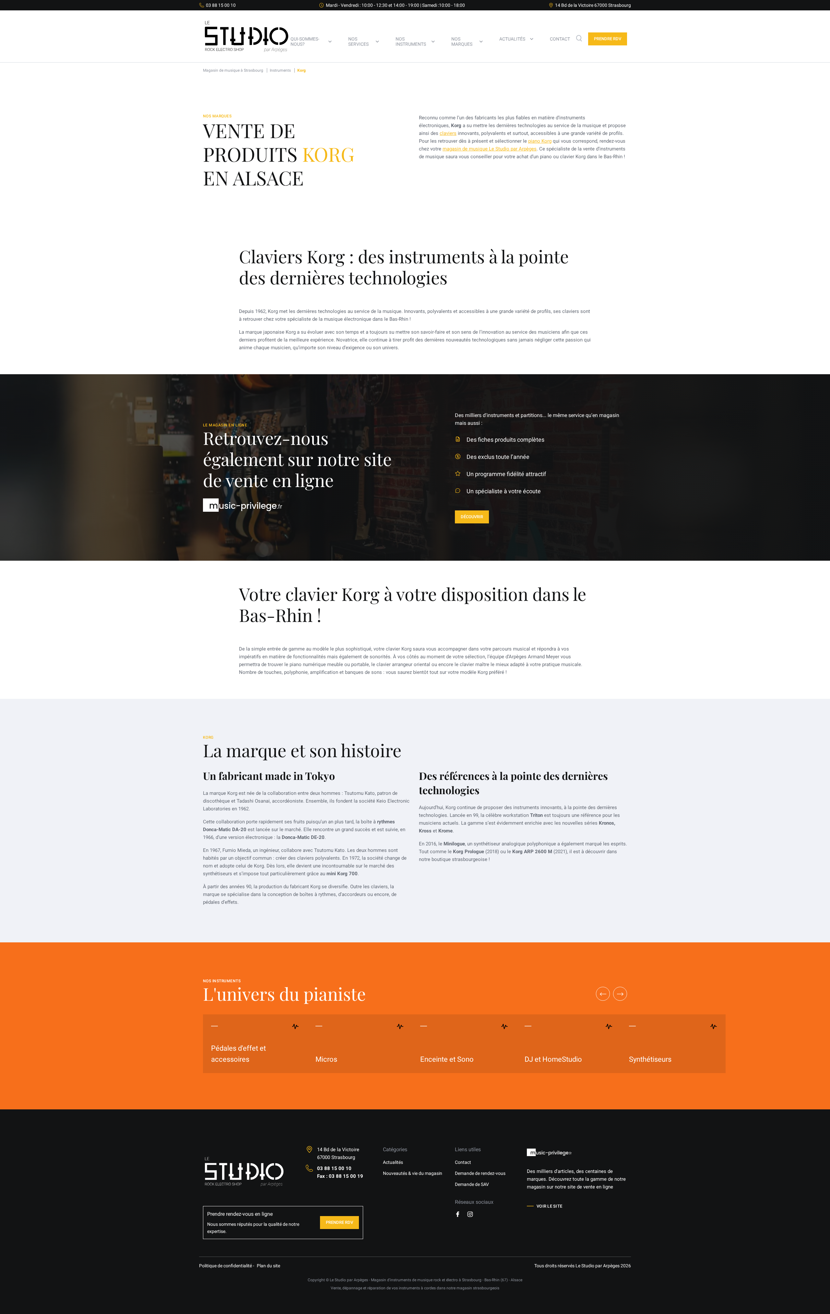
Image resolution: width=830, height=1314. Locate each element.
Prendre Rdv (607, 38)
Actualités (512, 39)
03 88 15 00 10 (221, 5)
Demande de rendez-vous (480, 1173)
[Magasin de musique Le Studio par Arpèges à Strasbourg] (246, 60)
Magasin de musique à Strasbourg (233, 70)
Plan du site (268, 1265)
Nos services (358, 41)
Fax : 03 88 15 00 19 (340, 1176)
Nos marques (461, 41)
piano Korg (539, 141)
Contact (560, 39)
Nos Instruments (411, 41)
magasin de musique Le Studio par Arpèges (490, 149)
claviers (448, 133)
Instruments (280, 70)
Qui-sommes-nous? (304, 41)
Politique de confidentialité (225, 1265)
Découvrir (472, 516)
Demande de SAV (472, 1184)
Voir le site (549, 1206)
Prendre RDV (339, 1222)
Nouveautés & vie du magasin (412, 1173)
